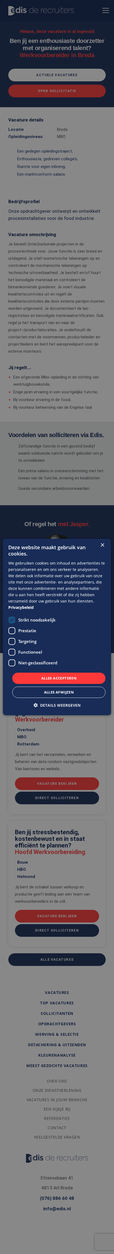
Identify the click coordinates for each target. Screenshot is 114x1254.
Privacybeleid (21, 607)
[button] (57, 705)
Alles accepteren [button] (59, 677)
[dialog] (57, 627)
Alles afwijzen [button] (59, 692)
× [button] (102, 545)
